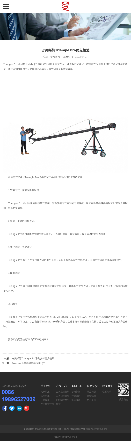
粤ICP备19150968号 (96, 428)
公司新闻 (75, 391)
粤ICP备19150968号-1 (65, 436)
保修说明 (91, 395)
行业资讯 (75, 395)
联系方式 (106, 391)
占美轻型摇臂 (62, 395)
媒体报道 (75, 399)
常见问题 (91, 391)
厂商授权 (45, 399)
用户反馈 (91, 399)
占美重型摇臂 (62, 391)
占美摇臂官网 (47, 403)
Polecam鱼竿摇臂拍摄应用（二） (30, 363)
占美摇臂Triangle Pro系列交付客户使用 (33, 358)
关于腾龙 (45, 391)
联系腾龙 (45, 395)
